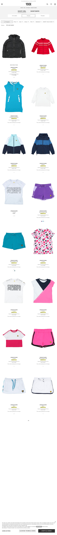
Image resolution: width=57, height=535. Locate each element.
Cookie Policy (39, 526)
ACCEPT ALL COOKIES (46, 530)
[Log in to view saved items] (51, 4)
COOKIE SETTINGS (6, 530)
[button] (28, 420)
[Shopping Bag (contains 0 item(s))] (55, 4)
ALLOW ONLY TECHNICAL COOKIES (27, 530)
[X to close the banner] (55, 521)
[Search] (47, 4)
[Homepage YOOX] (28, 4)
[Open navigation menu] (2, 4)
